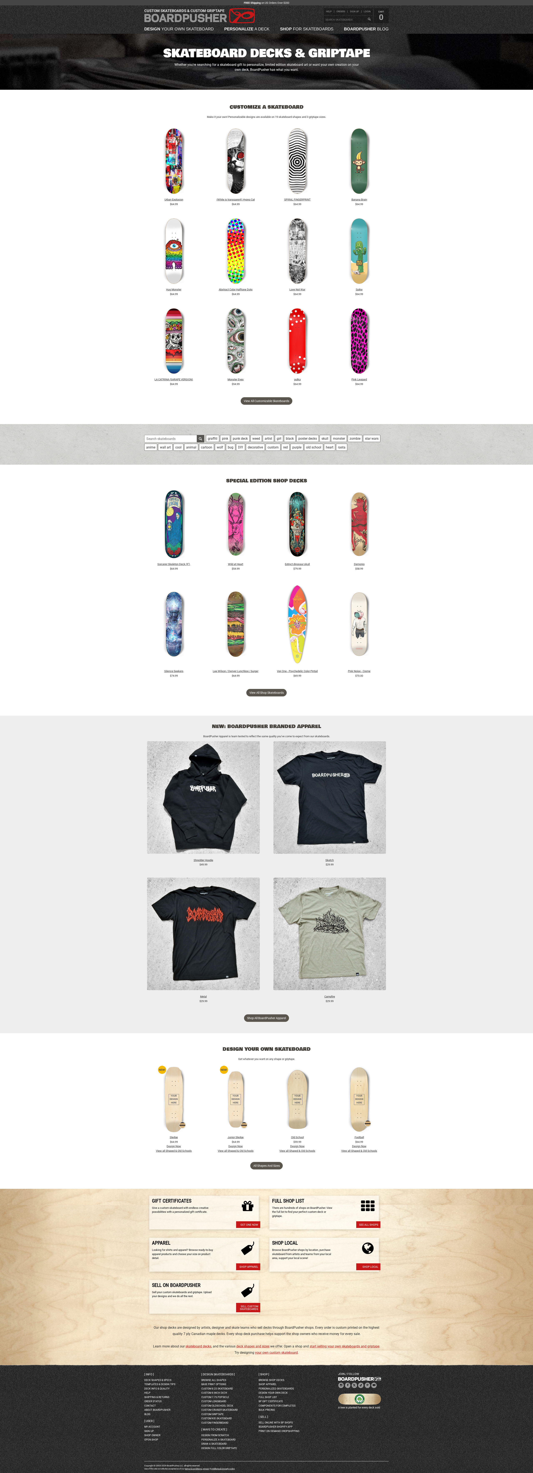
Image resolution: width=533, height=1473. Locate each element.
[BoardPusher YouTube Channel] (374, 1385)
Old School (297, 1137)
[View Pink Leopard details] (359, 342)
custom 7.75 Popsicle (215, 1397)
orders (340, 11)
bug (230, 447)
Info (149, 1374)
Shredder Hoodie (203, 860)
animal (191, 447)
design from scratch (215, 1435)
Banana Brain (359, 199)
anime (150, 447)
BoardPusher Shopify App (276, 1426)
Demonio (359, 564)
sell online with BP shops (276, 1422)
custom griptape (212, 1414)
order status (153, 1401)
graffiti (212, 439)
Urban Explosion (173, 199)
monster (339, 439)
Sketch (329, 860)
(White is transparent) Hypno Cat (236, 199)
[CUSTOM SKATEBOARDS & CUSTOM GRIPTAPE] (199, 22)
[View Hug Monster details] (173, 252)
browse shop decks (271, 1380)
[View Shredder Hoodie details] (203, 799)
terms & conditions (193, 1468)
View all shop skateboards (266, 692)
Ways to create (214, 1429)
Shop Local (370, 1266)
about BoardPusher (157, 1409)
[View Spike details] (359, 252)
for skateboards (306, 29)
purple (296, 447)
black (290, 439)
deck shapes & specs (157, 1380)
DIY (240, 447)
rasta (341, 447)
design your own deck (273, 1392)
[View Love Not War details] (297, 252)
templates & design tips (159, 1384)
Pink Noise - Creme (359, 671)
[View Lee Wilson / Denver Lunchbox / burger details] (235, 625)
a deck (246, 29)
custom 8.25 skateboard (217, 1388)
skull (324, 439)
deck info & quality (156, 1388)
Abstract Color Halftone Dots (236, 289)
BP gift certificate (271, 1401)
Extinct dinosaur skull (297, 564)
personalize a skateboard (218, 1439)
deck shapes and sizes (252, 1346)
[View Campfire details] (330, 936)
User (149, 1421)
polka (297, 379)
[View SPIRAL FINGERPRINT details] (297, 162)
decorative (255, 447)
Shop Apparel (248, 1266)
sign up (354, 11)
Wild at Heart (235, 564)
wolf (220, 447)
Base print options (213, 1384)
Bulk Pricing (267, 1409)
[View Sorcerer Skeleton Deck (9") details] (173, 525)
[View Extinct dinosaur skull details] (297, 525)
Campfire (329, 996)
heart (329, 447)
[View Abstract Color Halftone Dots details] (235, 252)
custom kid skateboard (216, 1418)
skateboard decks (198, 1346)
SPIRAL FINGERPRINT (297, 199)
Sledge (174, 1137)
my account (152, 1426)
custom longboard (213, 1401)
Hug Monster (173, 289)
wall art (165, 447)
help (329, 11)
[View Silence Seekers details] (173, 625)
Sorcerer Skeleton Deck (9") (173, 564)
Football (359, 1137)
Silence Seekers (173, 671)
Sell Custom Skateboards (249, 1308)
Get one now (249, 1224)
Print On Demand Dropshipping (279, 1431)
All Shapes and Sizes (266, 1165)
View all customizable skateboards (266, 401)
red (285, 447)
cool (178, 447)
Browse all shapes (213, 1380)
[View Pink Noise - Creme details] (359, 625)
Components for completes (277, 1405)
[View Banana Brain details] (359, 162)
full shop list (268, 1397)
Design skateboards (218, 1374)
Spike (359, 289)
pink (225, 439)
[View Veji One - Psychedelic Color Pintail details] (297, 625)
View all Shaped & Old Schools (174, 1150)
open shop (151, 1439)
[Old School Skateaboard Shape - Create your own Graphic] (297, 1099)
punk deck (240, 439)
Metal (203, 996)
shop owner (152, 1435)
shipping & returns (156, 1397)
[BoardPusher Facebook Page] (347, 1385)
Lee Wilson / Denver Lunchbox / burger (235, 671)
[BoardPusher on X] (354, 1385)
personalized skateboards (276, 1388)
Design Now (174, 1146)
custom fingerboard (214, 1422)
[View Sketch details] (330, 799)
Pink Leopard (359, 379)
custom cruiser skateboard (219, 1409)
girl (279, 439)
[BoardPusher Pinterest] (367, 1385)
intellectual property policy (223, 1468)
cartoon (206, 447)
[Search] (369, 19)
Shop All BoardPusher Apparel (266, 1018)
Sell (263, 1416)
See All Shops (368, 1224)
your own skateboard (179, 29)
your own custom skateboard (276, 1353)
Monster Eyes (236, 379)
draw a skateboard (214, 1443)
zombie (355, 439)
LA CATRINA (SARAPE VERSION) (173, 379)
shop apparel (267, 1384)
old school (313, 447)
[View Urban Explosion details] (173, 162)
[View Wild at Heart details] (235, 525)
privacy (206, 1468)
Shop (264, 1374)
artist (268, 439)
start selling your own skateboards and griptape (344, 1346)
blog (366, 29)
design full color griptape (219, 1448)
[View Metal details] (203, 936)
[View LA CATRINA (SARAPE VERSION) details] (173, 342)
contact (150, 1405)
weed (256, 439)
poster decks (307, 439)
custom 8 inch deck (214, 1392)
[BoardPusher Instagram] (341, 1385)
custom (273, 447)
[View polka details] (297, 342)
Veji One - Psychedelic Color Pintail (297, 671)
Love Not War (297, 289)
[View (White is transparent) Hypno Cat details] (235, 162)
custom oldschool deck (217, 1405)
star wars (372, 439)
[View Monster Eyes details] (235, 342)
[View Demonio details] (359, 525)
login (367, 11)
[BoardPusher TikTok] (361, 1385)
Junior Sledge (236, 1137)
